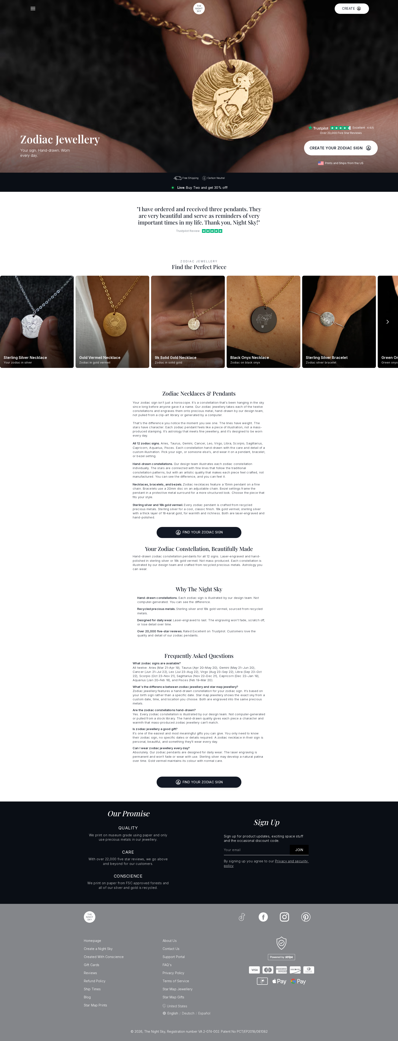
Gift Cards (91, 965)
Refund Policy (94, 981)
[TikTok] (241, 917)
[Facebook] (263, 917)
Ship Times (92, 989)
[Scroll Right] (387, 322)
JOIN (299, 850)
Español (204, 1013)
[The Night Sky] (89, 917)
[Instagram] (284, 917)
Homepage (92, 941)
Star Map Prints (95, 1005)
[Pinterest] (305, 917)
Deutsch (188, 1013)
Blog (87, 997)
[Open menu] (33, 8)
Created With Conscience (104, 957)
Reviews (90, 973)
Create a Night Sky (98, 949)
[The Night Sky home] (199, 8)
